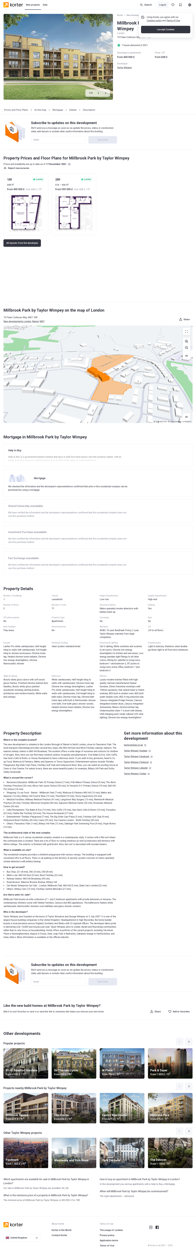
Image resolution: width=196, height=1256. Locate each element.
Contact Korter (59, 1235)
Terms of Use (173, 20)
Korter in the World (61, 1230)
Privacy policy (107, 1235)
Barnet (35, 321)
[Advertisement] (98, 277)
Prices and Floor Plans (16, 110)
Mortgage (58, 110)
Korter (120, 15)
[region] (98, 374)
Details (73, 110)
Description (89, 110)
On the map (40, 110)
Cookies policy (154, 20)
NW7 (42, 321)
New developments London (17, 321)
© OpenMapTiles (160, 422)
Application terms (109, 1240)
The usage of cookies (111, 1230)
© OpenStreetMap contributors (179, 422)
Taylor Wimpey (124, 67)
